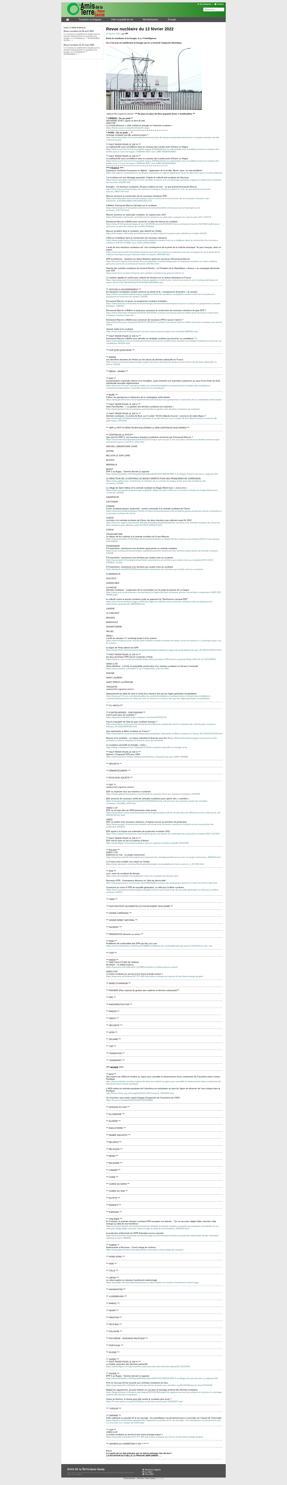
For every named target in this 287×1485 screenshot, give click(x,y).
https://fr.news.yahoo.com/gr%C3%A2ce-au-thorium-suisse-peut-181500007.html (144, 1401)
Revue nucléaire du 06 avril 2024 (79, 31)
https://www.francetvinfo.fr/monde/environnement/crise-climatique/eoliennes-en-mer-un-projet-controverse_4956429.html (163, 857)
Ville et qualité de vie (122, 19)
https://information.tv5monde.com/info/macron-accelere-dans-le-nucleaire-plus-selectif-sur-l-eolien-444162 (156, 233)
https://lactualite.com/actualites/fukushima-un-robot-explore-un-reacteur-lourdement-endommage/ (152, 1282)
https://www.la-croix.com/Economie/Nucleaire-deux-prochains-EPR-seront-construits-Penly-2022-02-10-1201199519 (161, 659)
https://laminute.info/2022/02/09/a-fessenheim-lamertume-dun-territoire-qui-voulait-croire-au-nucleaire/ (154, 569)
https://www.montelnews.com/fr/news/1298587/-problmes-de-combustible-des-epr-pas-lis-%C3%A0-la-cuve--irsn (159, 946)
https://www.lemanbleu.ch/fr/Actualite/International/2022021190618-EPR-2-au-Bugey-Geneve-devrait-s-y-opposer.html (162, 474)
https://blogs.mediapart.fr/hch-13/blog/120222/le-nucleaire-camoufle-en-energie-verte (146, 747)
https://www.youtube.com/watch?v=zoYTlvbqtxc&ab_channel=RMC (137, 668)
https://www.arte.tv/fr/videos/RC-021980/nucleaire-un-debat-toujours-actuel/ (142, 967)
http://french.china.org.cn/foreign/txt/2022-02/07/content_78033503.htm (140, 1093)
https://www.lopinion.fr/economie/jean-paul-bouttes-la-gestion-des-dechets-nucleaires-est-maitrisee (153, 409)
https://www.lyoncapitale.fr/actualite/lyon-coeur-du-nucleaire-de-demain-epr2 (142, 876)
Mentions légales (152, 1470)
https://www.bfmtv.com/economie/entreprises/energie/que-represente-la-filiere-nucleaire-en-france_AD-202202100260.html (164, 733)
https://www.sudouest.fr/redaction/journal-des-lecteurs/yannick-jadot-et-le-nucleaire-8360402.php (152, 331)
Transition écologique (90, 19)
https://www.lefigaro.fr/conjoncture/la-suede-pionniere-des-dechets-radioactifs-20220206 (148, 1366)
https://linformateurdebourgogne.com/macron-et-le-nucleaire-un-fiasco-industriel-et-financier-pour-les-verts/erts (161, 739)
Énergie (172, 19)
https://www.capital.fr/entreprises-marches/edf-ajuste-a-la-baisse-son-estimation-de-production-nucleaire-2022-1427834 (163, 833)
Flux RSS (149, 1474)
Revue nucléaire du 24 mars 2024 (79, 45)
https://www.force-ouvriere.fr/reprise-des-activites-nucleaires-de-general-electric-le (145, 273)
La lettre (148, 1472)
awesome (159, 1478)
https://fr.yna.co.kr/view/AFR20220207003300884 (129, 1100)
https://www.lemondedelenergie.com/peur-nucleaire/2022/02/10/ (136, 717)
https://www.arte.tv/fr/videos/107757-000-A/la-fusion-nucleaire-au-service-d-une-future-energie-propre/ (154, 976)
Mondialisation (150, 19)
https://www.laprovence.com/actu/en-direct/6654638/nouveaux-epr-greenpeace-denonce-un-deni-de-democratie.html (161, 883)
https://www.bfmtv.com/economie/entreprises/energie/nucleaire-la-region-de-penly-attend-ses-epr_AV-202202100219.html (163, 650)
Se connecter (205, 4)
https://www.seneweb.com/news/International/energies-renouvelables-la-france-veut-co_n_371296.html (155, 864)
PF (126, 33)
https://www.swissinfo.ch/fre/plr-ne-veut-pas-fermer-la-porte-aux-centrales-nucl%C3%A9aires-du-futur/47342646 (159, 1385)
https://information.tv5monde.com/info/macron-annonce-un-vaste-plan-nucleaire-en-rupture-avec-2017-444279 (158, 217)
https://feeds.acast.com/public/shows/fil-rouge (127, 128)
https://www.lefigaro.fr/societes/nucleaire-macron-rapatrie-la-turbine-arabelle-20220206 (147, 843)
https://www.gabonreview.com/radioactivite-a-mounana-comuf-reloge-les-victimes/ (144, 1250)
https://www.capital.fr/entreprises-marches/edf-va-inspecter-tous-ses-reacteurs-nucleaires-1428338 (153, 794)
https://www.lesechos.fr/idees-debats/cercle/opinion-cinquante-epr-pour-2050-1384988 (147, 757)
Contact (220, 4)
